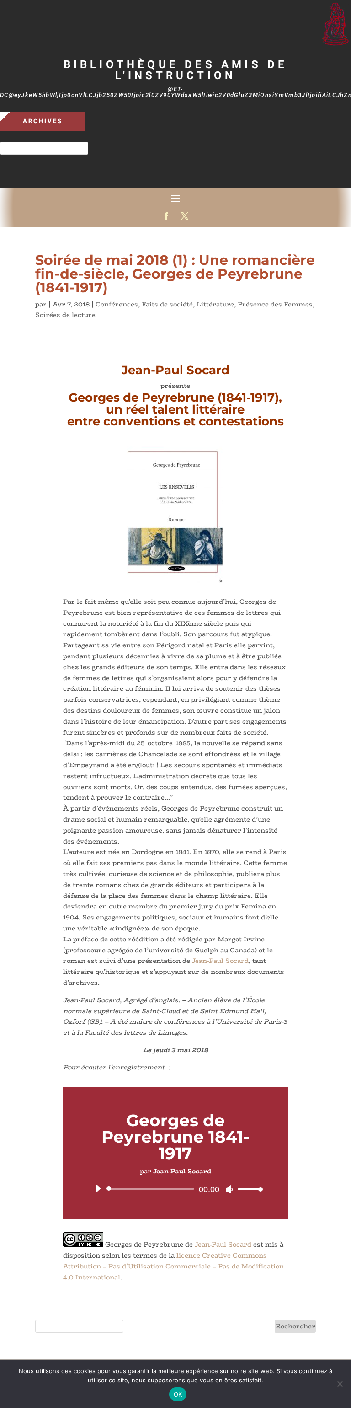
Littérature (215, 304)
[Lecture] (97, 1188)
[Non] (339, 1383)
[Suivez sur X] (184, 216)
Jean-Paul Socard (220, 961)
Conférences (117, 304)
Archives (43, 121)
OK (178, 1394)
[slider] (248, 1189)
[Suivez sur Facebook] (166, 216)
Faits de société (167, 304)
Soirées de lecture (65, 315)
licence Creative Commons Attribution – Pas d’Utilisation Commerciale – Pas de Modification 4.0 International (173, 1266)
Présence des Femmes (275, 304)
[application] (175, 1188)
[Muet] (229, 1189)
